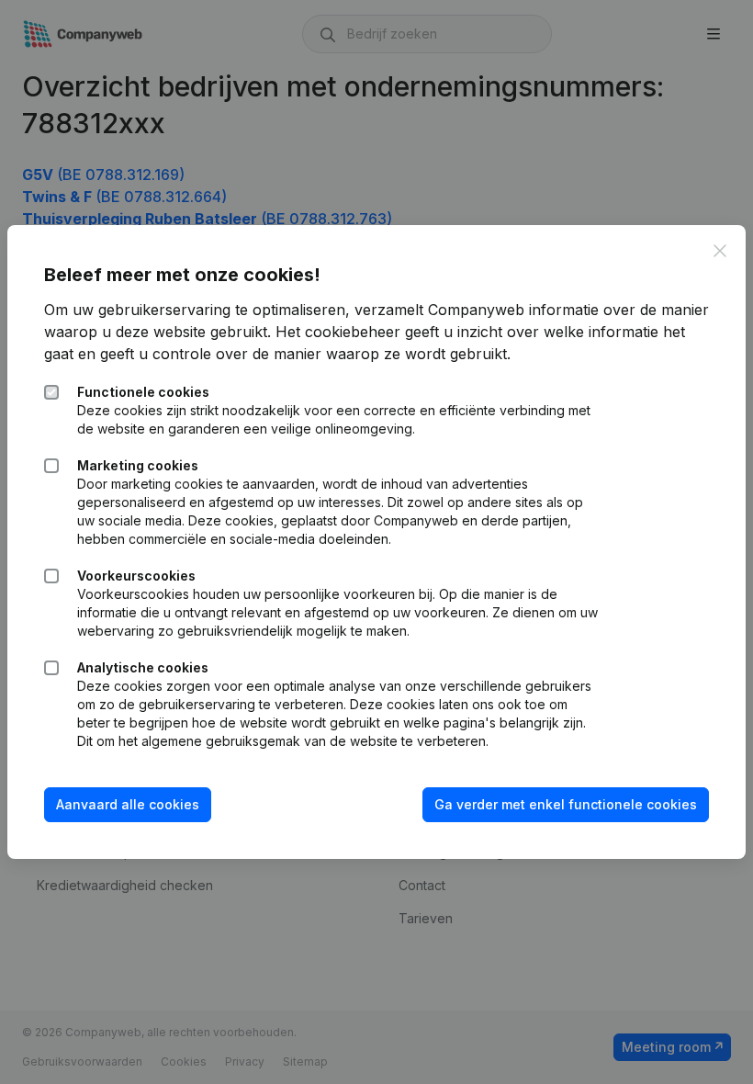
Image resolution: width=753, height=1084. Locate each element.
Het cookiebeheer (337, 331)
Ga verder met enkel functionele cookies (565, 804)
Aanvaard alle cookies (127, 804)
